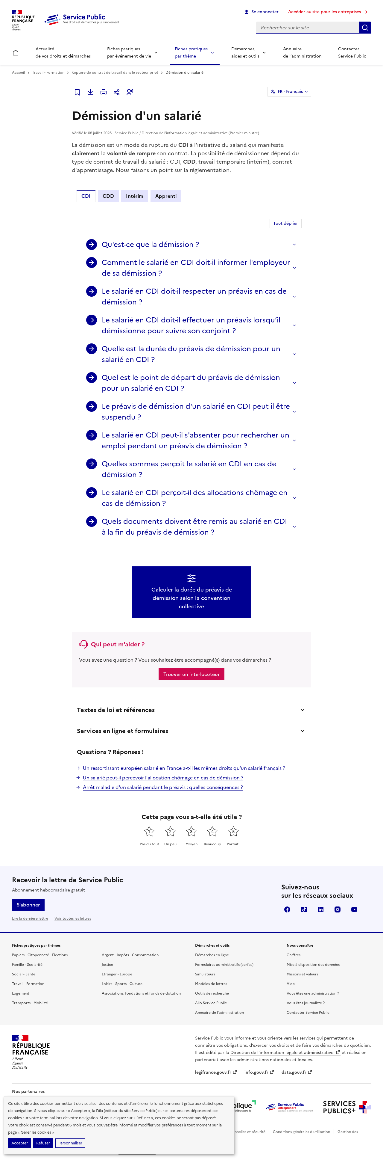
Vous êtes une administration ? (313, 993)
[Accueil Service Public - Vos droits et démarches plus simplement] (83, 25)
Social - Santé (23, 974)
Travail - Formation (48, 72)
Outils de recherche (212, 993)
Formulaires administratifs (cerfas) (224, 964)
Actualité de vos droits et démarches (63, 52)
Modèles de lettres (211, 983)
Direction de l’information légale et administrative (282, 1052)
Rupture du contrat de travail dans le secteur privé (115, 72)
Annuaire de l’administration (302, 52)
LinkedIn (321, 909)
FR (290, 91)
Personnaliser (70, 1143)
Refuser (43, 1143)
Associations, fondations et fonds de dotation (141, 993)
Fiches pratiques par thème (191, 52)
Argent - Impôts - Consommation (130, 955)
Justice (107, 964)
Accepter (19, 1143)
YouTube (354, 909)
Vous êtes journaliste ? (306, 1003)
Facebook (287, 909)
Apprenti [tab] (166, 196)
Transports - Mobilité (30, 1003)
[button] (129, 92)
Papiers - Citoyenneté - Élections (40, 955)
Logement (20, 993)
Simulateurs (205, 974)
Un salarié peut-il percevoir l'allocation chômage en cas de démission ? (163, 777)
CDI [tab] (86, 196)
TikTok (304, 909)
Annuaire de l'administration (219, 1012)
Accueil (18, 72)
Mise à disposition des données (313, 964)
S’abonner (28, 904)
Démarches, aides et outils (245, 52)
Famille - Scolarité (27, 964)
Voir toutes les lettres (72, 918)
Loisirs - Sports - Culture (122, 983)
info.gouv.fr (256, 1072)
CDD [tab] (108, 196)
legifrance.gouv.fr (213, 1072)
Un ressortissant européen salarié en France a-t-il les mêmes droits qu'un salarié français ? (184, 768)
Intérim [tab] (134, 196)
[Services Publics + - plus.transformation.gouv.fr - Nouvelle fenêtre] (347, 1107)
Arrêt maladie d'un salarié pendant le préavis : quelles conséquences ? (163, 787)
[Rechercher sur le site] (365, 28)
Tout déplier (285, 223)
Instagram (338, 909)
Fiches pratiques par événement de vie (129, 52)
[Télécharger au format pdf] (90, 92)
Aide (291, 983)
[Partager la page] (116, 92)
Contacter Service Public (352, 52)
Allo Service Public (211, 1003)
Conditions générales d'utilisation (301, 1132)
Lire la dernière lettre (30, 918)
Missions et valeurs (302, 974)
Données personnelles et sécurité (237, 1132)
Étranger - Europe (117, 974)
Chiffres (293, 955)
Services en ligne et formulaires (122, 730)
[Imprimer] (103, 92)
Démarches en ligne (212, 955)
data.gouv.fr (294, 1072)
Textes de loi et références (116, 709)
